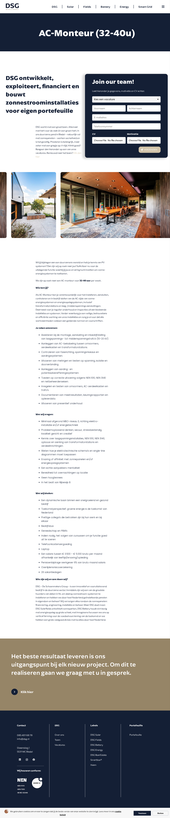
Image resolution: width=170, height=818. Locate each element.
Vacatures (60, 745)
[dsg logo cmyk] (12, 6)
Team (57, 740)
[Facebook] (34, 760)
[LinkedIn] (20, 760)
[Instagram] (27, 760)
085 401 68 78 (24, 735)
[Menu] (163, 6)
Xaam (93, 765)
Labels (94, 725)
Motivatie (132, 134)
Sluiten (160, 813)
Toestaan (142, 813)
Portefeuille (135, 734)
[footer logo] (30, 785)
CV (93, 134)
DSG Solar (95, 734)
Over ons (59, 734)
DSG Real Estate (98, 755)
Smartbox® (96, 760)
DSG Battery (96, 745)
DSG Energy (96, 750)
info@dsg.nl (23, 739)
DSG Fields (95, 740)
